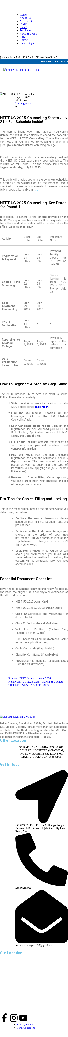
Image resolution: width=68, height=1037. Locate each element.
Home (23, 14)
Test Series (26, 30)
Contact (24, 39)
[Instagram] (13, 1017)
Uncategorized (23, 103)
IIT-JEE (24, 24)
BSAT (23, 27)
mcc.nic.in (41, 406)
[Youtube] (23, 1017)
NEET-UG (26, 20)
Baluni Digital (27, 43)
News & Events (28, 33)
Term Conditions (26, 1027)
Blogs (23, 36)
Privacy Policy (25, 1024)
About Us (25, 17)
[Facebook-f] (4, 1017)
